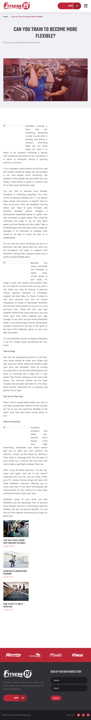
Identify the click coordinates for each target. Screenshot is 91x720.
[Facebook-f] (83, 715)
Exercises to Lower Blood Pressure (15, 573)
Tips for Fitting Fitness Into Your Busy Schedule (14, 542)
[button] (86, 6)
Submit (56, 698)
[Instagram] (88, 715)
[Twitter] (78, 715)
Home (5, 17)
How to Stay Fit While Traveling (13, 605)
